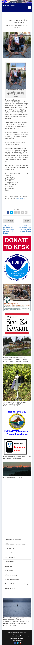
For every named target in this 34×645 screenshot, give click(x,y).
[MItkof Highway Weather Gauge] (17, 400)
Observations (9, 561)
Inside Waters (9, 553)
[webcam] (17, 476)
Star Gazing (9, 570)
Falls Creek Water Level (12, 579)
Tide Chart (8, 566)
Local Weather (9, 548)
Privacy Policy (16, 635)
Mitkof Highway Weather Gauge (15, 544)
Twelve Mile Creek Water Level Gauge (16, 584)
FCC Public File (17, 640)
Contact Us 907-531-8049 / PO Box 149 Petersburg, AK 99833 (16, 637)
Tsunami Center (10, 588)
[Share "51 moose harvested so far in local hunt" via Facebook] (8, 212)
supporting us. (20, 198)
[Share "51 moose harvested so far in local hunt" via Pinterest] (22, 212)
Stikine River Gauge (11, 575)
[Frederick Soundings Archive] (17, 616)
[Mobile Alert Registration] (15, 455)
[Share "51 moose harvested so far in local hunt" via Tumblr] (19, 212)
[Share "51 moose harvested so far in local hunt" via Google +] (15, 212)
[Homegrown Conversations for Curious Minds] (17, 356)
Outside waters (10, 557)
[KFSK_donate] (17, 251)
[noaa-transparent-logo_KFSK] (17, 281)
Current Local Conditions (13, 539)
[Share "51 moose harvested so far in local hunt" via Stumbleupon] (26, 212)
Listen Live (8, 5)
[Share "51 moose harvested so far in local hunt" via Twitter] (11, 212)
